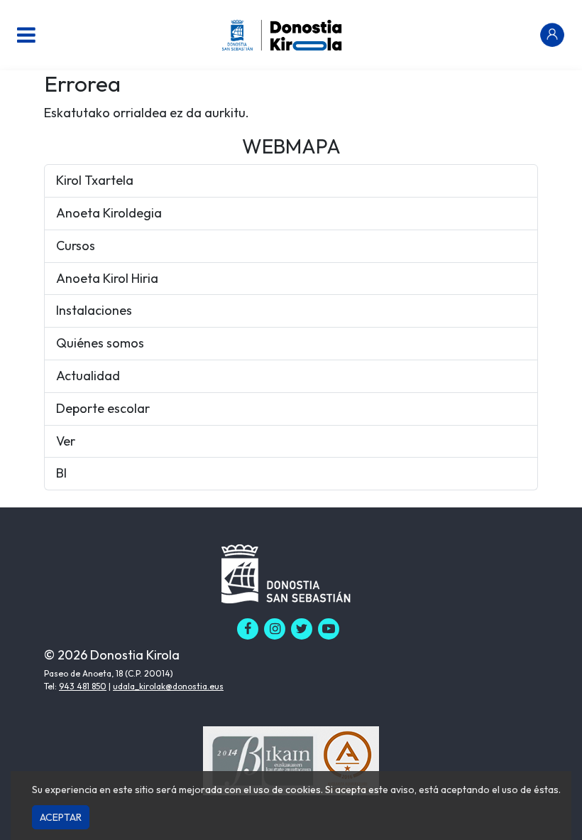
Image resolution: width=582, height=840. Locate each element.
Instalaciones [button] (94, 310)
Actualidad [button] (88, 375)
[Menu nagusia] (26, 34)
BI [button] (61, 473)
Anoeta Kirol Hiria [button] (107, 278)
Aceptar (61, 817)
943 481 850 (82, 686)
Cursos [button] (75, 245)
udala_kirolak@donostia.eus (168, 686)
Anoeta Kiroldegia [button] (109, 213)
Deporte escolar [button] (103, 408)
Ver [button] (65, 441)
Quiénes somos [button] (100, 343)
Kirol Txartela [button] (94, 180)
